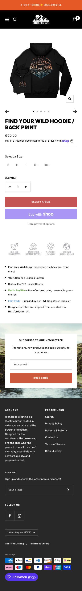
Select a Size (13, 156)
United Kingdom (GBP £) (19, 532)
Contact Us (51, 437)
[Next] (75, 111)
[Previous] (7, 111)
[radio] (8, 165)
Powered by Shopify (39, 544)
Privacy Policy (53, 423)
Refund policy (53, 451)
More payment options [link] (41, 223)
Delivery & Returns (56, 430)
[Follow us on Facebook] (10, 516)
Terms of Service (55, 444)
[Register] (67, 489)
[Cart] (75, 19)
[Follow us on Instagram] (19, 516)
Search (49, 416)
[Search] (15, 19)
